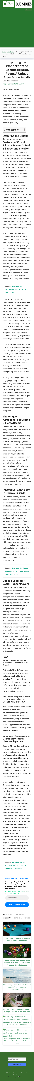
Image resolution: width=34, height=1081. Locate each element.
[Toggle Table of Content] (22, 129)
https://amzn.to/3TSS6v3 (13, 84)
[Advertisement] (17, 30)
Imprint (6, 1077)
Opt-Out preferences (25, 1077)
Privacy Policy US (13, 1077)
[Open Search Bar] (27, 9)
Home (4, 52)
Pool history (11, 52)
